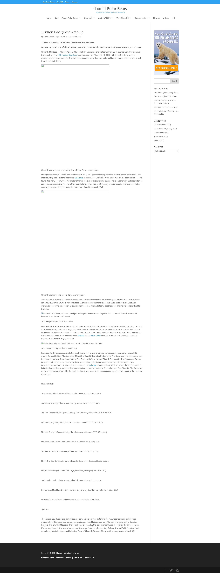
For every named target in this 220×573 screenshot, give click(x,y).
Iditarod (81, 335)
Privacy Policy (47, 557)
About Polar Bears (70, 18)
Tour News (158, 136)
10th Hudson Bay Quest (67, 55)
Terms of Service (63, 557)
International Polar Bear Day (165, 107)
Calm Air (93, 365)
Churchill (88, 18)
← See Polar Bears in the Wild (52, 2)
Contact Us (89, 557)
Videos (166, 18)
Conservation (141, 18)
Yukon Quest (95, 335)
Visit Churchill (122, 18)
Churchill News (75, 36)
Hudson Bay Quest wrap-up (62, 32)
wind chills (79, 178)
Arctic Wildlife (104, 18)
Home (48, 18)
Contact (75, 2)
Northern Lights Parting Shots (166, 92)
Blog (56, 18)
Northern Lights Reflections (165, 96)
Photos (156, 18)
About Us (77, 557)
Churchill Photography (163, 128)
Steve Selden (49, 36)
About (67, 2)
